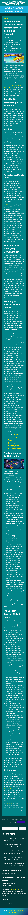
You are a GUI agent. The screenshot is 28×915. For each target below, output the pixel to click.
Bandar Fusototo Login (8, 883)
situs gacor (5, 899)
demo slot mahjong (7, 903)
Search (4, 826)
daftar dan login (15, 889)
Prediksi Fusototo (7, 885)
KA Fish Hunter (8, 205)
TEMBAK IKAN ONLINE (9, 18)
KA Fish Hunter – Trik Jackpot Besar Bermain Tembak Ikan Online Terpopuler (13, 27)
